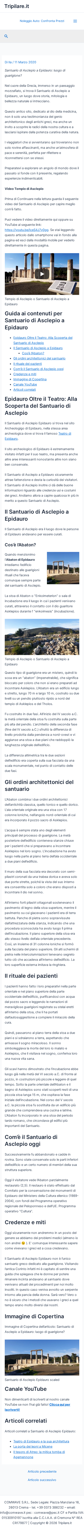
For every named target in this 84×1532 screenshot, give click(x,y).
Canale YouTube (25, 384)
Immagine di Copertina (30, 379)
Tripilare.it (16, 6)
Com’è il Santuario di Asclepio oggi (38, 369)
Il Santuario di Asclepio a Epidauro (38, 348)
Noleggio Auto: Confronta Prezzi (42, 21)
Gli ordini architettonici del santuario (39, 358)
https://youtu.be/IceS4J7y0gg (26, 230)
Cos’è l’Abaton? (33, 353)
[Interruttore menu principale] (75, 21)
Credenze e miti (24, 374)
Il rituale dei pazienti (27, 364)
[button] (6, 36)
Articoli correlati (24, 390)
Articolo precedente (42, 1471)
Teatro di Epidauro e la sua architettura (41, 1441)
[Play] (42, 274)
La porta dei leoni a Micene (32, 1446)
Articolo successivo (42, 1480)
